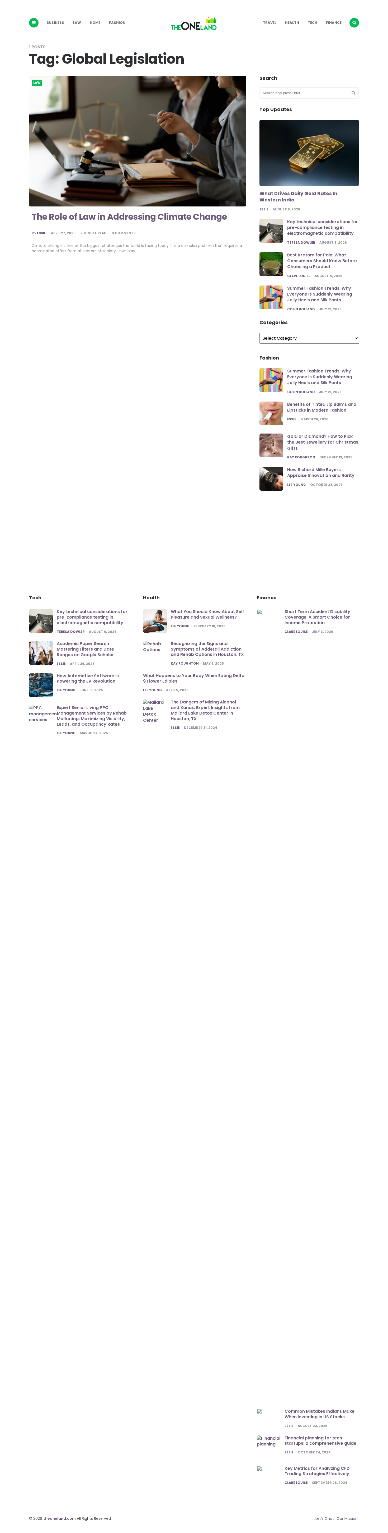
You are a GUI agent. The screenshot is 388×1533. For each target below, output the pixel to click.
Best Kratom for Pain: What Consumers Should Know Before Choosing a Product (322, 261)
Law (77, 22)
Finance (334, 22)
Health (292, 22)
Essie (41, 233)
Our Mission (347, 1518)
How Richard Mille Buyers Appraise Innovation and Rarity (320, 472)
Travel (269, 22)
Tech (312, 22)
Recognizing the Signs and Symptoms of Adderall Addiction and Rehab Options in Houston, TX (207, 649)
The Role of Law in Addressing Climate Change (129, 217)
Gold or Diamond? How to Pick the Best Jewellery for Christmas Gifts (322, 442)
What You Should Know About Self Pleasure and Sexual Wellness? (207, 614)
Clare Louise (298, 276)
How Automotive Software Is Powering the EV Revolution (88, 678)
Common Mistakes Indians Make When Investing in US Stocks (319, 1414)
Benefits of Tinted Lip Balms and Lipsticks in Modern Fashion (321, 407)
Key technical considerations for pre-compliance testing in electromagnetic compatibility (322, 228)
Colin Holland (301, 309)
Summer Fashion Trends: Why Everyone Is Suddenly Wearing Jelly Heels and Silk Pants (319, 294)
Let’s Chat (324, 1518)
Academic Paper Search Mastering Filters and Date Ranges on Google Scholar (85, 649)
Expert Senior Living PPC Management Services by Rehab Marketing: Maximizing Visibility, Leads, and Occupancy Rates (92, 716)
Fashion (117, 22)
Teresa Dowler (301, 243)
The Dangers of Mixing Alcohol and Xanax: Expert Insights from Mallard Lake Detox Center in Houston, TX (205, 710)
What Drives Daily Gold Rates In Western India (298, 196)
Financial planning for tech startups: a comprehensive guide (320, 1441)
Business (55, 22)
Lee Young (296, 485)
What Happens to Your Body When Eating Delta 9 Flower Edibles (193, 678)
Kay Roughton (301, 457)
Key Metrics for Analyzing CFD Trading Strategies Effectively (317, 1471)
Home (95, 22)
